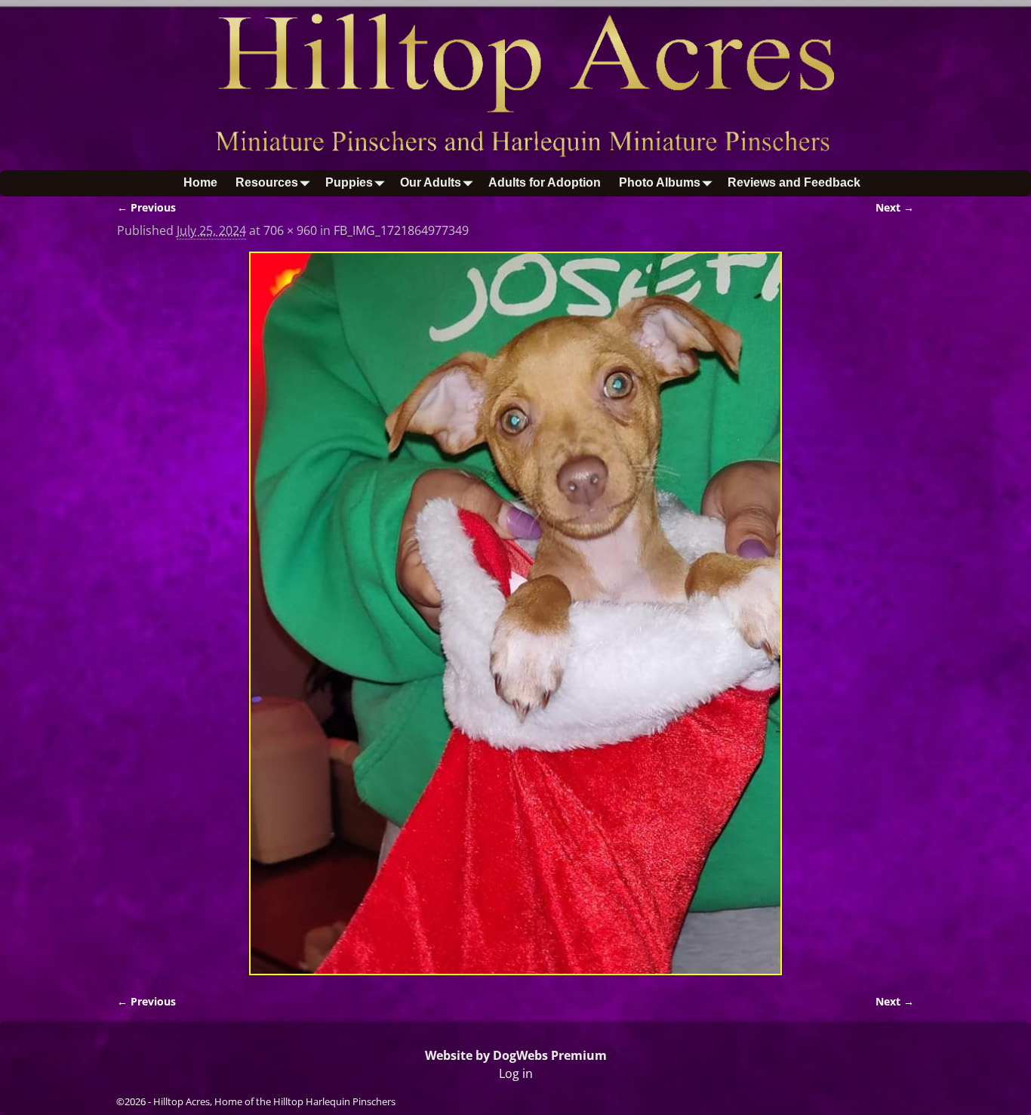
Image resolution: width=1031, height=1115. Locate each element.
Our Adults (430, 182)
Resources (266, 182)
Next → (895, 207)
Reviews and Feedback (794, 182)
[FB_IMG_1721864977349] (515, 614)
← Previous (146, 207)
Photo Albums (659, 182)
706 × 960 (290, 230)
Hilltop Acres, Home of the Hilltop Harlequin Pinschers (274, 1101)
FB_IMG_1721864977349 (401, 230)
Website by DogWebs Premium (516, 1055)
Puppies (349, 182)
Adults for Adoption (544, 182)
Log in (516, 1073)
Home (200, 182)
